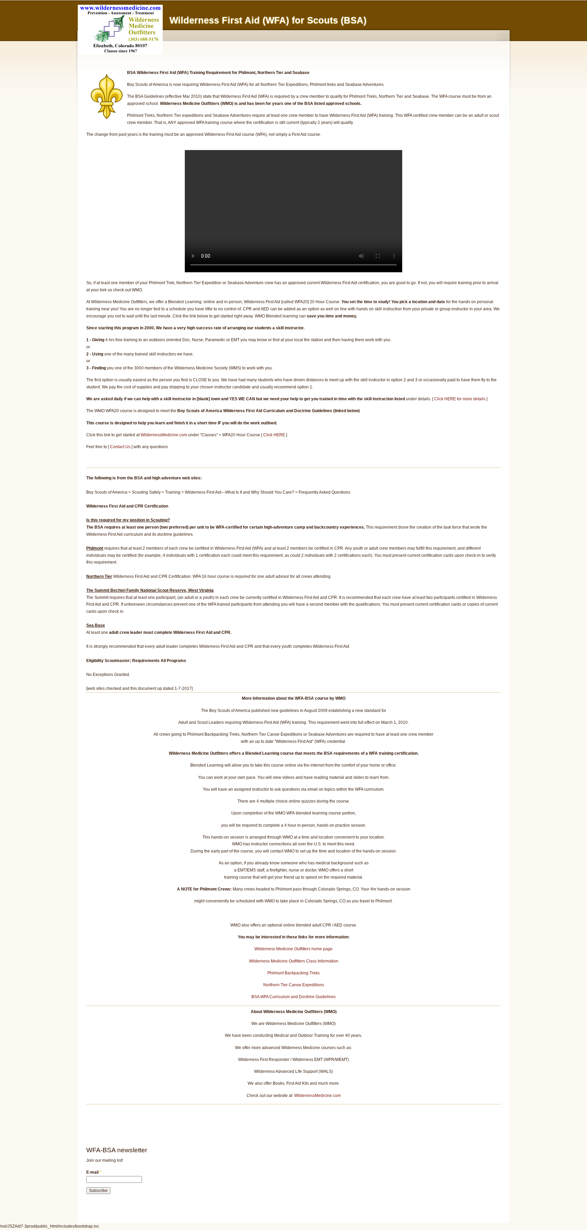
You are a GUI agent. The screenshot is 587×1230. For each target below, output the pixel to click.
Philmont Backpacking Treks (293, 973)
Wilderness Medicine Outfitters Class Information (293, 961)
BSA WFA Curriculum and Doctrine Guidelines (293, 996)
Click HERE (274, 435)
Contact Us (120, 446)
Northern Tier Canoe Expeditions (293, 985)
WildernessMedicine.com (164, 435)
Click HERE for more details (459, 399)
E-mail (93, 1172)
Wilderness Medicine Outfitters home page (293, 949)
